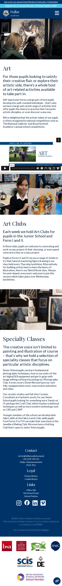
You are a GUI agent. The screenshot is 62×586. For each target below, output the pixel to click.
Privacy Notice (31, 476)
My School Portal (31, 493)
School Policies (31, 496)
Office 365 (31, 490)
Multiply (45, 530)
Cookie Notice (31, 479)
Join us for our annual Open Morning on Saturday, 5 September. (31, 2)
